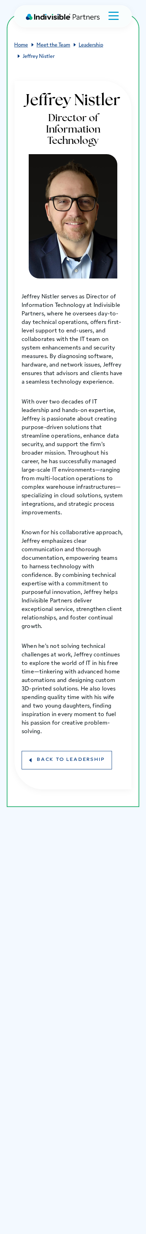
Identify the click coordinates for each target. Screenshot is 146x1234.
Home (21, 45)
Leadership (91, 45)
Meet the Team (53, 45)
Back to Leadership (71, 760)
